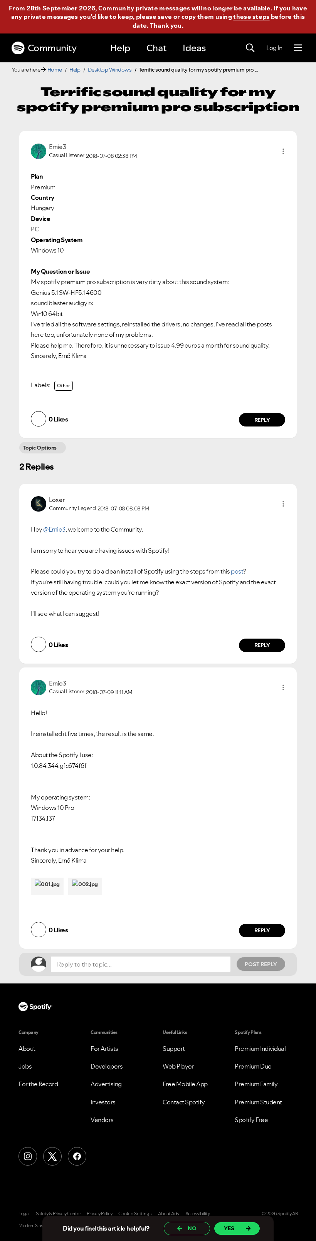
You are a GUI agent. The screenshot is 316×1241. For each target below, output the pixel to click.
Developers (107, 1066)
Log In (274, 47)
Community (52, 48)
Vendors (102, 1120)
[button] (283, 151)
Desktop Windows (110, 70)
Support (174, 1048)
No (192, 1228)
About (26, 1048)
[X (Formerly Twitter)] (52, 1156)
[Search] (250, 48)
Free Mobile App (185, 1084)
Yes (229, 1228)
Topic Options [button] (40, 448)
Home (54, 70)
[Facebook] (77, 1156)
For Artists (104, 1048)
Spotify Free (251, 1120)
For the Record (38, 1084)
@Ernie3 (54, 529)
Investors (103, 1102)
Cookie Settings (135, 1214)
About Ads (168, 1214)
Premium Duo (253, 1066)
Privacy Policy (99, 1214)
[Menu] (298, 48)
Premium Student (258, 1102)
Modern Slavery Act (37, 1226)
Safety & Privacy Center (58, 1214)
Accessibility (197, 1214)
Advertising (106, 1084)
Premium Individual (260, 1048)
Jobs (25, 1066)
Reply (262, 420)
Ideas (194, 48)
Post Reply (261, 964)
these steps (251, 16)
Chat (156, 48)
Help (120, 48)
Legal (24, 1214)
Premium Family (256, 1084)
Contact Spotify (184, 1102)
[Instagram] (27, 1156)
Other (63, 385)
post (237, 571)
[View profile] (38, 150)
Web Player (178, 1066)
